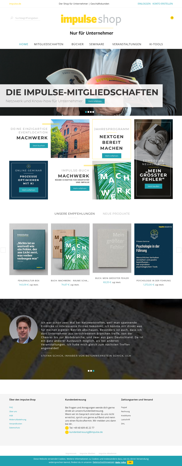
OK (130, 462)
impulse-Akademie (107, 453)
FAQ (11, 407)
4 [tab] (93, 112)
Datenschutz (14, 427)
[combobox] (27, 18)
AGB (11, 415)
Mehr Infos (120, 462)
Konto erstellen (163, 3)
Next (178, 250)
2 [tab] (88, 112)
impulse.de (15, 3)
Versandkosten (15, 423)
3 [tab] (91, 112)
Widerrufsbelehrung (17, 419)
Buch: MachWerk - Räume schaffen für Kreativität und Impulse (89, 280)
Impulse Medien (87, 453)
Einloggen (144, 3)
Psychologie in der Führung (153, 280)
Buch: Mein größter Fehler (112, 278)
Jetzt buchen (39, 145)
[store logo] (91, 25)
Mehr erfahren (111, 156)
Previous (3, 250)
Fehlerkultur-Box (28, 280)
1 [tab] (86, 112)
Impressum (71, 453)
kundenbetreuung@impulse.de (86, 432)
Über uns (13, 411)
